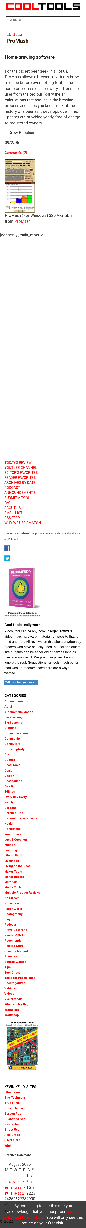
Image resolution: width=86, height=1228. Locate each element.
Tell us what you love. (20, 682)
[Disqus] (43, 291)
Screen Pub (12, 1113)
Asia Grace (12, 1135)
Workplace (12, 1010)
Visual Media (13, 999)
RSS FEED (12, 518)
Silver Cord (12, 1140)
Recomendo (13, 940)
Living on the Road (17, 866)
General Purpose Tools (20, 818)
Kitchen (9, 845)
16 (32, 1188)
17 (6, 1193)
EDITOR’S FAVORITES (21, 473)
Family (9, 802)
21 (24, 1193)
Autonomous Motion (18, 712)
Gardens (10, 808)
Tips (7, 967)
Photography (13, 914)
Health (9, 823)
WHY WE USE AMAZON (22, 523)
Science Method (16, 951)
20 (19, 1193)
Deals (8, 770)
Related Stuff (13, 946)
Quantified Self (15, 1119)
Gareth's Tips (13, 813)
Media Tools (13, 887)
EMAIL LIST (13, 513)
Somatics (11, 956)
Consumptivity (14, 749)
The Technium (14, 1097)
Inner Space (13, 834)
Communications (16, 733)
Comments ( (14, 152)
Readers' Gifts (14, 935)
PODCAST (12, 488)
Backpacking (13, 717)
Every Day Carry (15, 797)
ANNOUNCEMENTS (19, 493)
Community (12, 738)
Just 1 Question (15, 839)
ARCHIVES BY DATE (20, 483)
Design (9, 776)
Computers (12, 744)
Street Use (11, 1129)
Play (7, 919)
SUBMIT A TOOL (17, 498)
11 (10, 1188)
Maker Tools (13, 871)
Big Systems (13, 722)
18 (10, 1193)
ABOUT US (12, 508)
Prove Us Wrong (15, 930)
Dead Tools (12, 765)
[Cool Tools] (43, 6)
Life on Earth (13, 855)
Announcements (16, 701)
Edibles (14, 34)
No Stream (11, 898)
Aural (8, 706)
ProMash (22, 221)
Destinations (13, 781)
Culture (9, 760)
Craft (8, 754)
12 (15, 1188)
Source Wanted (15, 962)
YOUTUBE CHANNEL (20, 468)
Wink (7, 1145)
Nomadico (11, 903)
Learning (10, 850)
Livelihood (11, 861)
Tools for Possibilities (19, 978)
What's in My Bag (16, 1004)
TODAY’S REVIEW (18, 462)
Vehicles (10, 988)
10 (6, 1188)
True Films (12, 1103)
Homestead (12, 829)
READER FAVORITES (20, 478)
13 (19, 1188)
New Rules (11, 1124)
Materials (10, 882)
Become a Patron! (17, 533)
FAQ (7, 503)
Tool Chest (12, 972)
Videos (9, 993)
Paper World (13, 909)
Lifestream (12, 1092)
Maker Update (14, 877)
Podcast (10, 924)
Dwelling (10, 786)
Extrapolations (14, 1108)
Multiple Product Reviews (22, 892)
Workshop (11, 1015)
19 (15, 1193)
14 (24, 1188)
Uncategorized (14, 983)
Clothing (10, 728)
